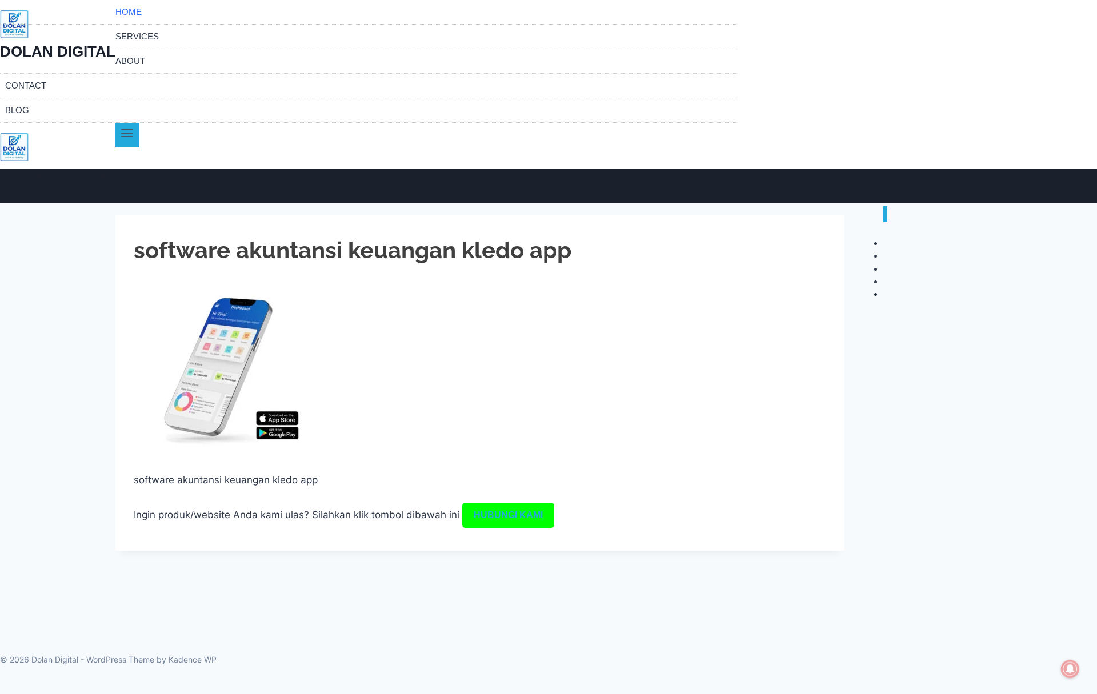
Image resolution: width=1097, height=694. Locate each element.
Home (128, 12)
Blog (17, 110)
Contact (25, 85)
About (130, 61)
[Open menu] (127, 135)
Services (137, 36)
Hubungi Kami (508, 515)
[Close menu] (885, 214)
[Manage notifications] (1070, 669)
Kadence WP (193, 659)
